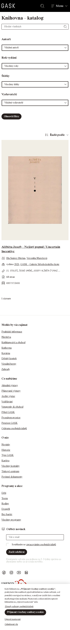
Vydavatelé (9, 94)
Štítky (5, 76)
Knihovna (6, 347)
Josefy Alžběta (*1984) (45, 270)
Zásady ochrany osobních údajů (19, 606)
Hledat (43, 6)
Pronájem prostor (11, 417)
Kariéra (5, 460)
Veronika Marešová (37, 258)
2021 (16, 264)
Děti (3, 493)
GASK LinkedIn (26, 573)
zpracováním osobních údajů (41, 544)
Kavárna (5, 353)
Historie (5, 450)
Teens (4, 498)
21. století (12, 270)
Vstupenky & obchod (12, 406)
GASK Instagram (11, 573)
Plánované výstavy (11, 390)
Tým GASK (7, 455)
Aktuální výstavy (9, 385)
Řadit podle (57, 134)
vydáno (10, 264)
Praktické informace (11, 331)
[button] (35, 47)
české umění (25, 270)
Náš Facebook (3, 573)
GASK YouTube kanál (18, 573)
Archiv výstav (8, 396)
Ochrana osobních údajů (14, 428)
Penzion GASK (9, 423)
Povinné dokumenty (11, 476)
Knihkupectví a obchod (13, 342)
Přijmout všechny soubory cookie (25, 612)
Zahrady (5, 369)
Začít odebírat (17, 552)
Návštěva (6, 337)
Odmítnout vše (11, 624)
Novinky (5, 444)
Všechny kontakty (10, 466)
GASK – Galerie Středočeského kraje (39, 264)
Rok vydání (9, 57)
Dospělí (5, 509)
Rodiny (5, 503)
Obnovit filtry (11, 116)
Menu (59, 5)
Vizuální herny (8, 363)
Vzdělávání (7, 401)
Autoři (6, 39)
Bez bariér (6, 514)
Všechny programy (11, 519)
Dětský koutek (9, 358)
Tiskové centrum (10, 471)
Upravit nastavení (13, 619)
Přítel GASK (8, 412)
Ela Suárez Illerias (15, 258)
